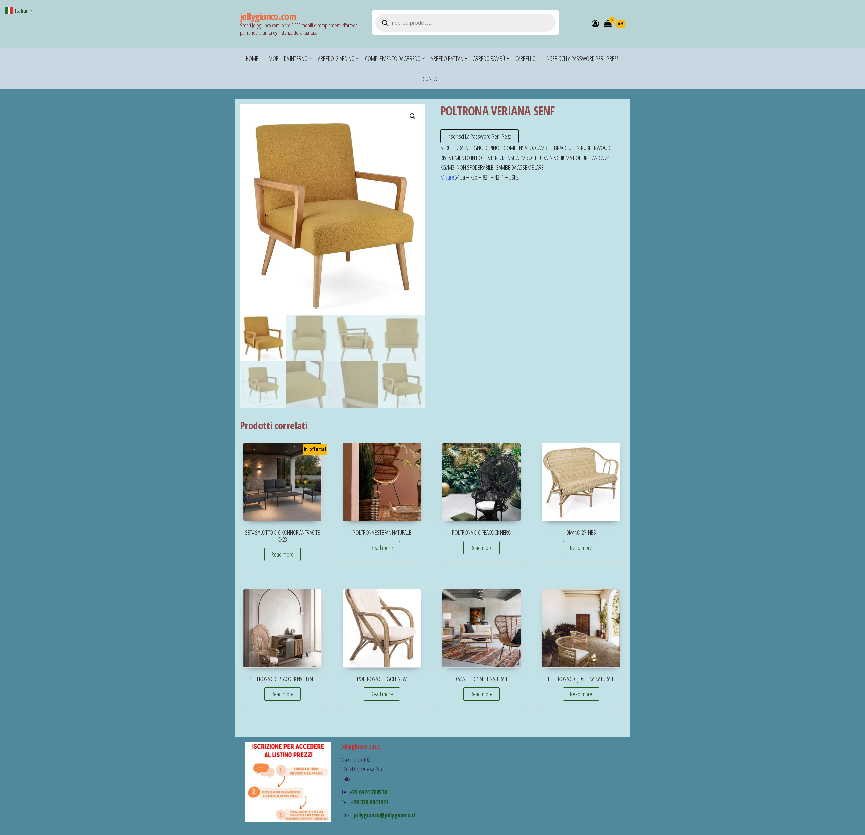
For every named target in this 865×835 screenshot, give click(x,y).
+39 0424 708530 (368, 792)
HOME (252, 58)
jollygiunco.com (268, 16)
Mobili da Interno (288, 58)
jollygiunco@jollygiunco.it (385, 815)
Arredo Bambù (489, 58)
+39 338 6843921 (370, 802)
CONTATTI (432, 79)
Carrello (525, 58)
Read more (282, 554)
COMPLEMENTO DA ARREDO (393, 58)
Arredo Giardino (336, 58)
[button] (412, 116)
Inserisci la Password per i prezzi (582, 58)
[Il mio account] (595, 23)
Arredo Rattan (447, 58)
